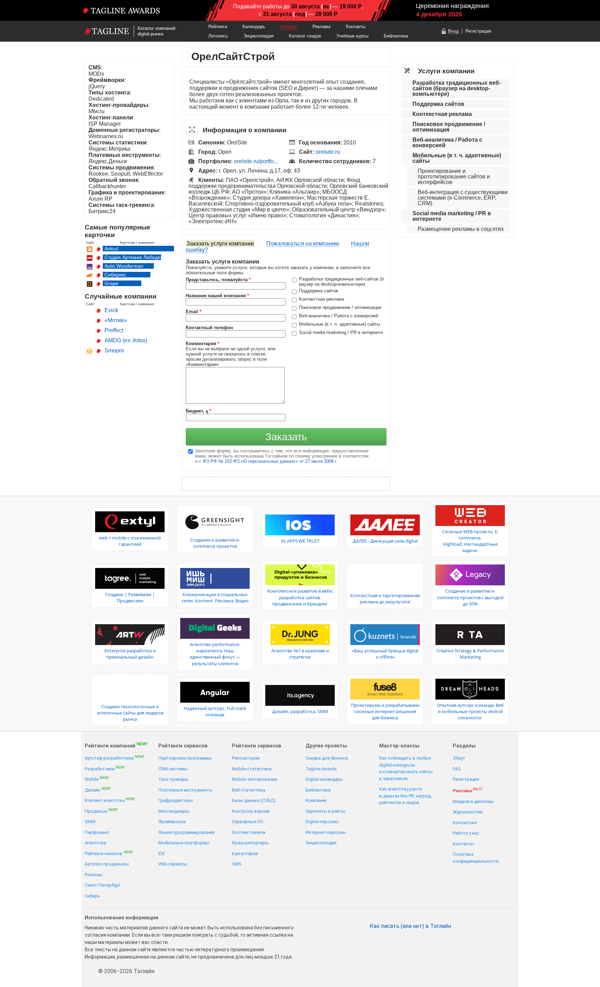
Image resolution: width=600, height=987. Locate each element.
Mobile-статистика (252, 768)
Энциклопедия (258, 36)
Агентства (95, 842)
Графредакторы (175, 800)
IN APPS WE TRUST (300, 541)
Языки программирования (186, 832)
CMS (237, 864)
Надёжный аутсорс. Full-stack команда (215, 711)
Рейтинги (217, 26)
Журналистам (467, 811)
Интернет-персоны (326, 832)
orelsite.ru (328, 152)
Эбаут (459, 758)
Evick (111, 310)
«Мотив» (116, 320)
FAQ (457, 768)
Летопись (218, 36)
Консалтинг (465, 822)
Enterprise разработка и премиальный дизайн (130, 653)
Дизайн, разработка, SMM (300, 711)
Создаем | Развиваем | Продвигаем (130, 597)
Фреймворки (172, 821)
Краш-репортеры (250, 842)
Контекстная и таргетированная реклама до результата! (385, 598)
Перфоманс (97, 832)
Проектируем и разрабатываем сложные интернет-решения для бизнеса (385, 711)
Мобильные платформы (183, 842)
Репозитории (246, 758)
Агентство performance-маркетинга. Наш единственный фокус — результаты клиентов (215, 654)
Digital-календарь (324, 779)
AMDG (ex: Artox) (126, 340)
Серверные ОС (247, 821)
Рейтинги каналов (109, 853)
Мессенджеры (173, 811)
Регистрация (478, 31)
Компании (316, 800)
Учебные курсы (352, 36)
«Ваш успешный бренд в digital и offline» (385, 653)
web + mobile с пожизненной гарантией (130, 541)
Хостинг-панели (248, 832)
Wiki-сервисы (172, 864)
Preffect (114, 330)
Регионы (93, 874)
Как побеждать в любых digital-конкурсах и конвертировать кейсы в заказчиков (406, 768)
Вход (453, 31)
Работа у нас (466, 833)
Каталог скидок (305, 36)
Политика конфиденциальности (476, 858)
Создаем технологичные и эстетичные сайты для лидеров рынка (130, 712)
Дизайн (98, 790)
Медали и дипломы (473, 801)
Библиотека (396, 36)
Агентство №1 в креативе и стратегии (300, 653)
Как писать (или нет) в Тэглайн (410, 926)
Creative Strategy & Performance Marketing (470, 653)
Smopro (114, 350)
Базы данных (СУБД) (254, 800)
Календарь (253, 26)
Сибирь (92, 895)
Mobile (97, 779)
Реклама (321, 26)
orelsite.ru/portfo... (256, 161)
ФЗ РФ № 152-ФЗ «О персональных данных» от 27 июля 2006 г (269, 461)
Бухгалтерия (245, 853)
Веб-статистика (248, 790)
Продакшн (101, 811)
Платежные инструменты (185, 790)
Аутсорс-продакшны (107, 864)
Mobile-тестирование (254, 779)
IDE (161, 853)
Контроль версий (250, 811)
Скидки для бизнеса (327, 758)
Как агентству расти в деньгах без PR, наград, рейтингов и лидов (405, 795)
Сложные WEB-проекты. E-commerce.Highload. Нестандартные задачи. (470, 541)
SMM (90, 821)
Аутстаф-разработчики (114, 758)
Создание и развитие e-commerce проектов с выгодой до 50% (470, 597)
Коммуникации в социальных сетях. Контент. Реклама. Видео (215, 597)
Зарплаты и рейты (325, 811)
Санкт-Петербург (102, 885)
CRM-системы (173, 768)
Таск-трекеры (173, 779)
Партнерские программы (185, 758)
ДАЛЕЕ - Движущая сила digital (385, 541)
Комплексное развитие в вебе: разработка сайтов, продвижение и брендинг (300, 597)
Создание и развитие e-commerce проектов (215, 543)
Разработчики (105, 768)
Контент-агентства (110, 800)
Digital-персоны (322, 821)
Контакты (355, 26)
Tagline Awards (321, 768)
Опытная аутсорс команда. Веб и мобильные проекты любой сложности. (470, 711)
